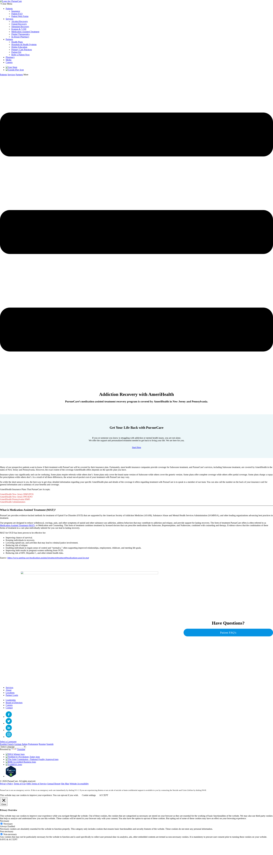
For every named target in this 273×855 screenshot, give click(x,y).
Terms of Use (20, 783)
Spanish (49, 744)
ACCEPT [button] (103, 795)
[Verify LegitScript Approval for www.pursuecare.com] (11, 776)
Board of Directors (14, 702)
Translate (21, 749)
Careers (9, 705)
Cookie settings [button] (89, 795)
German (17, 744)
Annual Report (53, 783)
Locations (10, 692)
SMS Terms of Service (36, 783)
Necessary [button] (4, 821)
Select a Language (8, 741)
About (8, 690)
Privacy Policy (6, 783)
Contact (9, 708)
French (10, 744)
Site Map (65, 783)
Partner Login (12, 695)
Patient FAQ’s (228, 632)
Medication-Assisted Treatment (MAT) (17, 525)
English (3, 744)
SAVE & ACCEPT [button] (8, 839)
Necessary (8, 824)
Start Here (136, 447)
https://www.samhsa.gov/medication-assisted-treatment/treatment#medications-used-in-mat (48, 558)
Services (9, 687)
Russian (42, 744)
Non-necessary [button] (6, 831)
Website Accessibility (79, 783)
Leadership (11, 700)
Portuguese (33, 744)
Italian (25, 744)
